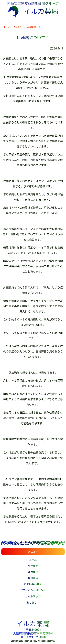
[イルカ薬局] (33, 17)
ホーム (6, 27)
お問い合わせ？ (33, 584)
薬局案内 (33, 572)
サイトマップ (33, 596)
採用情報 (33, 578)
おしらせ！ (18, 27)
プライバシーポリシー (33, 590)
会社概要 (33, 566)
